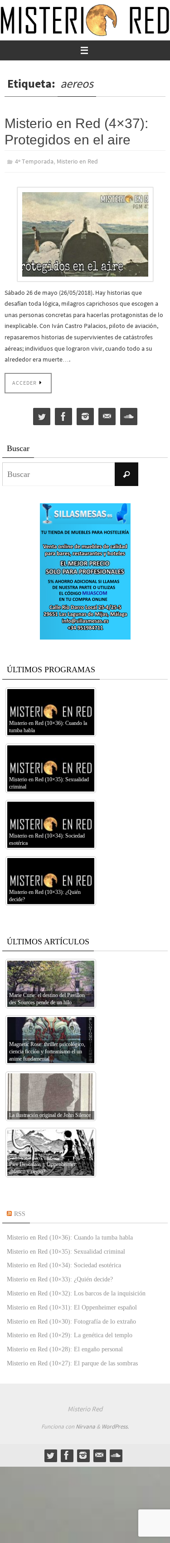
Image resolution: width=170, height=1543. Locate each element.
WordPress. (115, 1425)
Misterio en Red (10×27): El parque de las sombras (72, 1361)
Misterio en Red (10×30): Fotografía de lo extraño (71, 1319)
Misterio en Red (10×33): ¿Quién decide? (60, 1277)
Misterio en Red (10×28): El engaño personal (65, 1347)
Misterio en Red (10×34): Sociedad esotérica (64, 1263)
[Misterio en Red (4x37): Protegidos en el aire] (85, 232)
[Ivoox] (128, 414)
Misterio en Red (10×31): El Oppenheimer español (72, 1305)
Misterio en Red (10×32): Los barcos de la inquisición (76, 1291)
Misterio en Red (77, 161)
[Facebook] (63, 414)
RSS (19, 1212)
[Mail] (107, 414)
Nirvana (85, 1425)
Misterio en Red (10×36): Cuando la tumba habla (70, 1235)
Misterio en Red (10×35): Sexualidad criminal (66, 1249)
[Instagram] (85, 414)
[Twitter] (41, 414)
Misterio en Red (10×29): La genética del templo (69, 1333)
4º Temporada (34, 161)
